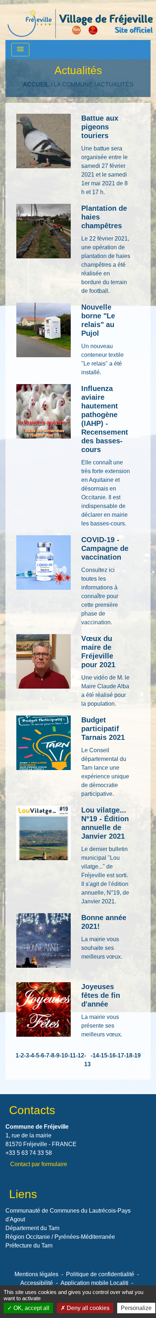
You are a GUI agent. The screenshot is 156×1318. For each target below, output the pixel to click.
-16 (111, 1055)
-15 (103, 1055)
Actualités (115, 84)
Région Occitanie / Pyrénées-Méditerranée (60, 1237)
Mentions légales (36, 1274)
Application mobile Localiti (94, 1283)
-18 (128, 1055)
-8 (51, 1055)
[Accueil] (80, 20)
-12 (80, 1055)
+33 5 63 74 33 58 (28, 1153)
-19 (136, 1055)
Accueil (36, 84)
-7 (46, 1055)
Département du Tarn (32, 1228)
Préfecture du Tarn (29, 1245)
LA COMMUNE (73, 84)
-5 (36, 1055)
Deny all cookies (87, 1308)
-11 (72, 1055)
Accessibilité (36, 1283)
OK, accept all (30, 1308)
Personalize (136, 1308)
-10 (63, 1055)
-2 (21, 1055)
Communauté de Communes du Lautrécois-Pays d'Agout (68, 1215)
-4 (31, 1055)
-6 (41, 1055)
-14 (95, 1055)
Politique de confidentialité (100, 1274)
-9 (56, 1055)
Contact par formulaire (38, 1164)
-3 (26, 1055)
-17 (120, 1055)
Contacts (32, 1110)
